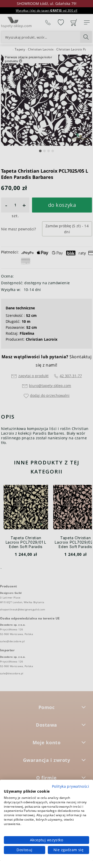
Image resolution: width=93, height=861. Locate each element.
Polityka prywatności (70, 786)
